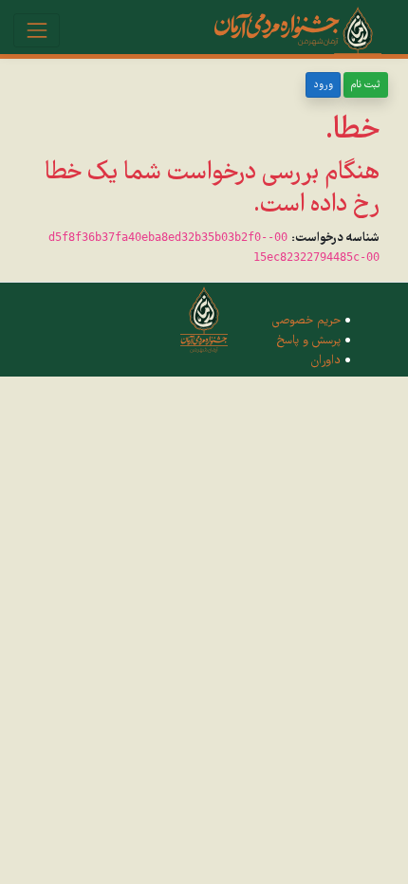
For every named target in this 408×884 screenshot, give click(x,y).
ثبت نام (365, 85)
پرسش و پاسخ (308, 340)
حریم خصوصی (306, 320)
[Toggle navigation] (36, 29)
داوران (326, 360)
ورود (323, 85)
